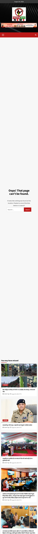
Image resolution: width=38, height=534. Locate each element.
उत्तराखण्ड (5, 385)
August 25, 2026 (15, 394)
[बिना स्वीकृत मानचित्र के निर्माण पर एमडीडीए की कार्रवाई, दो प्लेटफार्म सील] (19, 375)
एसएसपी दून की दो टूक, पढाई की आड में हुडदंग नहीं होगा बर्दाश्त (17, 425)
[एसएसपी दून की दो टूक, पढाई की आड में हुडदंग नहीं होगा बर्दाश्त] (19, 411)
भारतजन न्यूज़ (6, 394)
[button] (3, 34)
